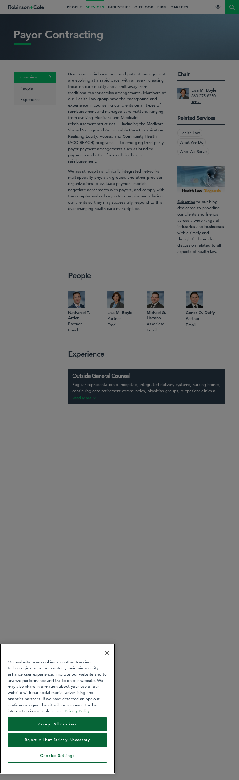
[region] (57, 709)
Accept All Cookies (57, 724)
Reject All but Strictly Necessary (57, 739)
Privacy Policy (77, 710)
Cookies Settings (57, 755)
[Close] (107, 653)
